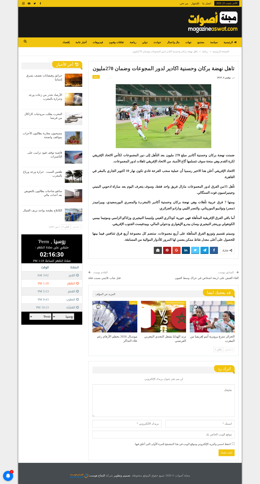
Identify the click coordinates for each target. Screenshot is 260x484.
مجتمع (200, 42)
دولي (145, 42)
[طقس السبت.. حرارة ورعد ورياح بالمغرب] (73, 176)
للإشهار (195, 3)
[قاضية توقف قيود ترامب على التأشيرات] (73, 157)
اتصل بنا (206, 3)
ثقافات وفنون (116, 42)
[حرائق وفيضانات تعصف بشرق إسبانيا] (73, 80)
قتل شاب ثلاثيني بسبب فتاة (104, 278)
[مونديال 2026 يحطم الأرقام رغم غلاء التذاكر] (114, 316)
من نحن (184, 3)
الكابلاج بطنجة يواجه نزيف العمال (42, 210)
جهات (188, 42)
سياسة (214, 42)
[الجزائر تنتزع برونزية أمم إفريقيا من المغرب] (212, 316)
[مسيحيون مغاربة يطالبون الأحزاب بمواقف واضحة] (73, 137)
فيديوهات (98, 42)
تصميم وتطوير (122, 475)
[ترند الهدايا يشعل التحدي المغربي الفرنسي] (163, 316)
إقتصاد (66, 42)
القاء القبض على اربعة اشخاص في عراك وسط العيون (207, 278)
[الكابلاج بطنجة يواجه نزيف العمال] (73, 215)
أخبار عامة (81, 42)
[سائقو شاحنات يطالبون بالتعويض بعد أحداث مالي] (73, 195)
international (175, 303)
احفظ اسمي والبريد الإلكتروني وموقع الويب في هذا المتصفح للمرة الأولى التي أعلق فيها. (182, 444)
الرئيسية (228, 42)
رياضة (133, 42)
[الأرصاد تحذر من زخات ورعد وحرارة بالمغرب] (73, 99)
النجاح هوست (96, 475)
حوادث (157, 42)
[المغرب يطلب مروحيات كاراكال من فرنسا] (73, 118)
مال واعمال (173, 42)
